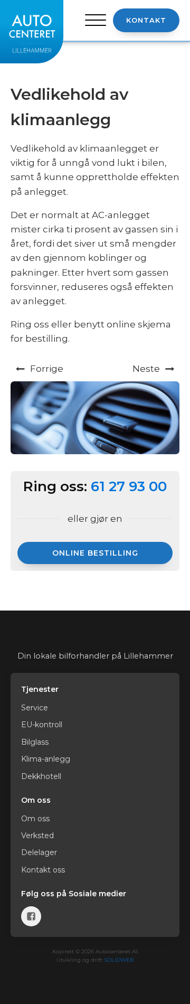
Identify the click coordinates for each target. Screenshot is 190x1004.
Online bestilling (95, 553)
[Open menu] (95, 20)
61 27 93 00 (129, 486)
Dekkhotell (41, 776)
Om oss (35, 818)
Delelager (39, 852)
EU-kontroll (41, 724)
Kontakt (146, 20)
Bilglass (35, 742)
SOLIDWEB (119, 959)
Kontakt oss (43, 870)
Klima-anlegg (45, 759)
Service (34, 707)
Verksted (37, 835)
